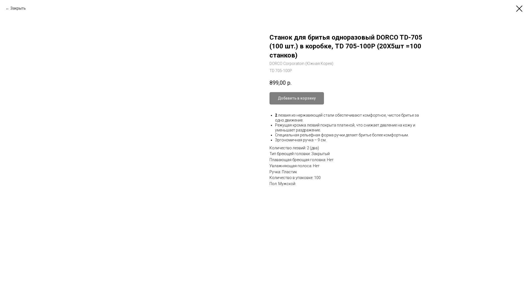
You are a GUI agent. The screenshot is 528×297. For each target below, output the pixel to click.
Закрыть (18, 8)
